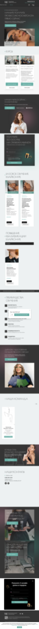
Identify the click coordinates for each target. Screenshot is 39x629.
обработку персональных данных (17, 336)
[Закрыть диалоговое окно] (37, 1)
